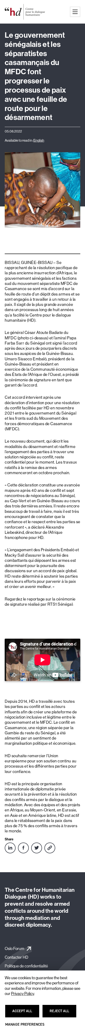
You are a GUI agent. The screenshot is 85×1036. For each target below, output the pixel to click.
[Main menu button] (75, 12)
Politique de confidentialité (26, 965)
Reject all (62, 1013)
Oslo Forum (14, 948)
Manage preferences (24, 1026)
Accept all (25, 1013)
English (38, 140)
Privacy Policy (22, 993)
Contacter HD (16, 957)
